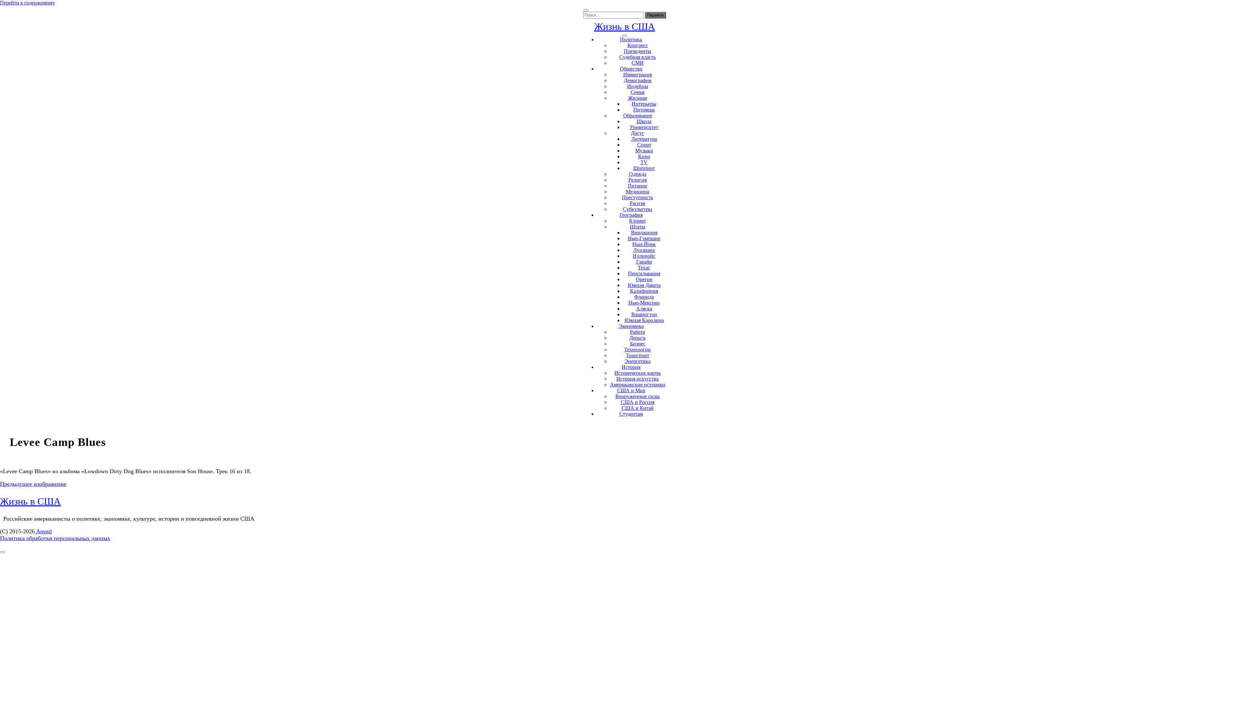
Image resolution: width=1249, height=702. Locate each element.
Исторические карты (637, 373)
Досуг (637, 133)
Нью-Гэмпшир (644, 238)
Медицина (637, 191)
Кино (644, 156)
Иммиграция (637, 74)
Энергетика (637, 361)
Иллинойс (644, 256)
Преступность (637, 197)
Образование (637, 115)
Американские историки (637, 384)
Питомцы (644, 109)
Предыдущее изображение (33, 484)
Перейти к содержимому (27, 3)
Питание (637, 185)
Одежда (637, 174)
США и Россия (637, 402)
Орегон (644, 279)
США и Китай (638, 408)
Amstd (43, 531)
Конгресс (637, 45)
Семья (637, 92)
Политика (631, 39)
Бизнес (637, 343)
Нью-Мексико (644, 303)
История (631, 367)
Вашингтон (644, 314)
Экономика (631, 326)
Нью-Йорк (644, 244)
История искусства (637, 379)
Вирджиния (644, 232)
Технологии (637, 349)
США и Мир (631, 390)
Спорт (644, 145)
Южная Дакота (644, 285)
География (631, 215)
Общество (631, 69)
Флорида (644, 297)
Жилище (637, 98)
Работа (637, 332)
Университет (644, 127)
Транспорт (637, 355)
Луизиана (644, 250)
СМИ (638, 63)
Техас (644, 267)
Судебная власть (637, 57)
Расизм (637, 203)
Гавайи (644, 262)
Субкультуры (637, 209)
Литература (644, 139)
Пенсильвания (644, 273)
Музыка (644, 150)
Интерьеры (644, 104)
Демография (637, 80)
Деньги (637, 338)
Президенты (637, 51)
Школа (644, 121)
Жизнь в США (624, 26)
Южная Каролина (644, 320)
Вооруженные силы (637, 396)
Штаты (637, 226)
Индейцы (637, 86)
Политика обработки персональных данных (55, 538)
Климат (637, 221)
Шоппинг (644, 168)
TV (644, 162)
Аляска (644, 308)
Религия (637, 180)
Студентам (631, 414)
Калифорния (644, 291)
